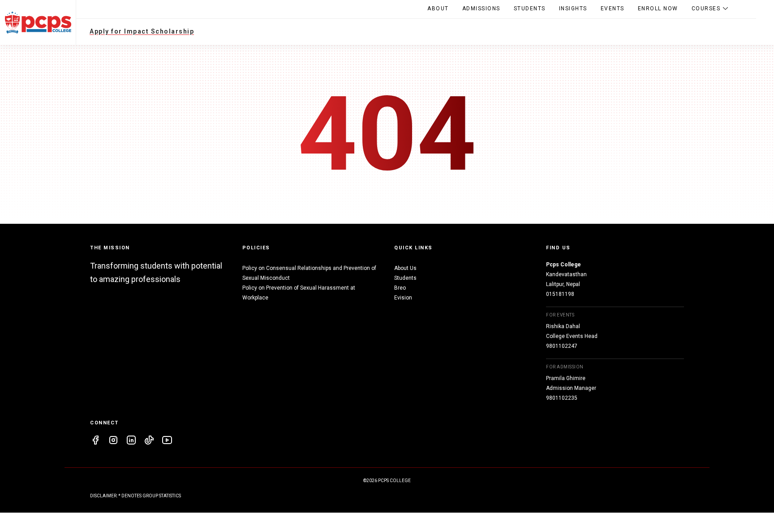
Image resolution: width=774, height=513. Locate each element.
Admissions (481, 8)
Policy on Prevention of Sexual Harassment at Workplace (298, 293)
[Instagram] (113, 441)
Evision (403, 298)
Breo (400, 288)
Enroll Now (658, 8)
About (438, 8)
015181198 (560, 294)
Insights (573, 8)
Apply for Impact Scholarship (142, 31)
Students (530, 8)
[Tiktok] (149, 441)
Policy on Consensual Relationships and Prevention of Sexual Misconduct (309, 273)
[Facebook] (95, 441)
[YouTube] (167, 441)
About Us (405, 268)
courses (706, 8)
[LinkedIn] (131, 441)
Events (612, 8)
